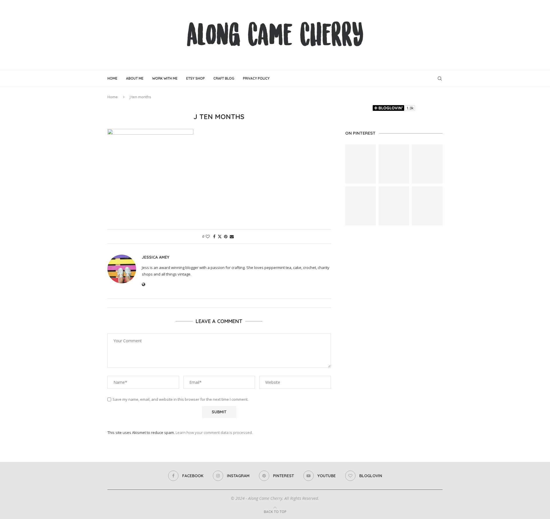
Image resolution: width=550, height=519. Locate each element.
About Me (135, 78)
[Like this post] (208, 236)
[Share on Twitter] (220, 236)
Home (112, 78)
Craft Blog (223, 78)
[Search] (440, 78)
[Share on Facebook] (214, 236)
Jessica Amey (155, 257)
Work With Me (165, 78)
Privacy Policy (256, 78)
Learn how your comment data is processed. (214, 432)
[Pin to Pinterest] (225, 236)
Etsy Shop (195, 78)
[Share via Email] (232, 236)
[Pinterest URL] (360, 164)
